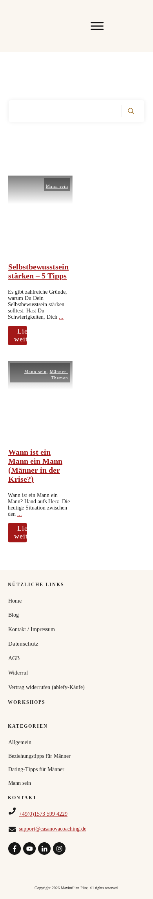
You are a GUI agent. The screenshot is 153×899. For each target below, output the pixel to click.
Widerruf (18, 673)
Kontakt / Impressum (31, 629)
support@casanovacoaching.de (52, 829)
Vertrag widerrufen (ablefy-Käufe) (46, 687)
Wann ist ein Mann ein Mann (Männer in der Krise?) (35, 465)
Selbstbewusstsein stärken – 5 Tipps (38, 271)
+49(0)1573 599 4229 (43, 814)
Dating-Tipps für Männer (36, 769)
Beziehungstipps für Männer (39, 756)
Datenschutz (23, 644)
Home (15, 601)
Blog (13, 615)
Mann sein (57, 186)
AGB (14, 658)
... (61, 317)
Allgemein (19, 742)
